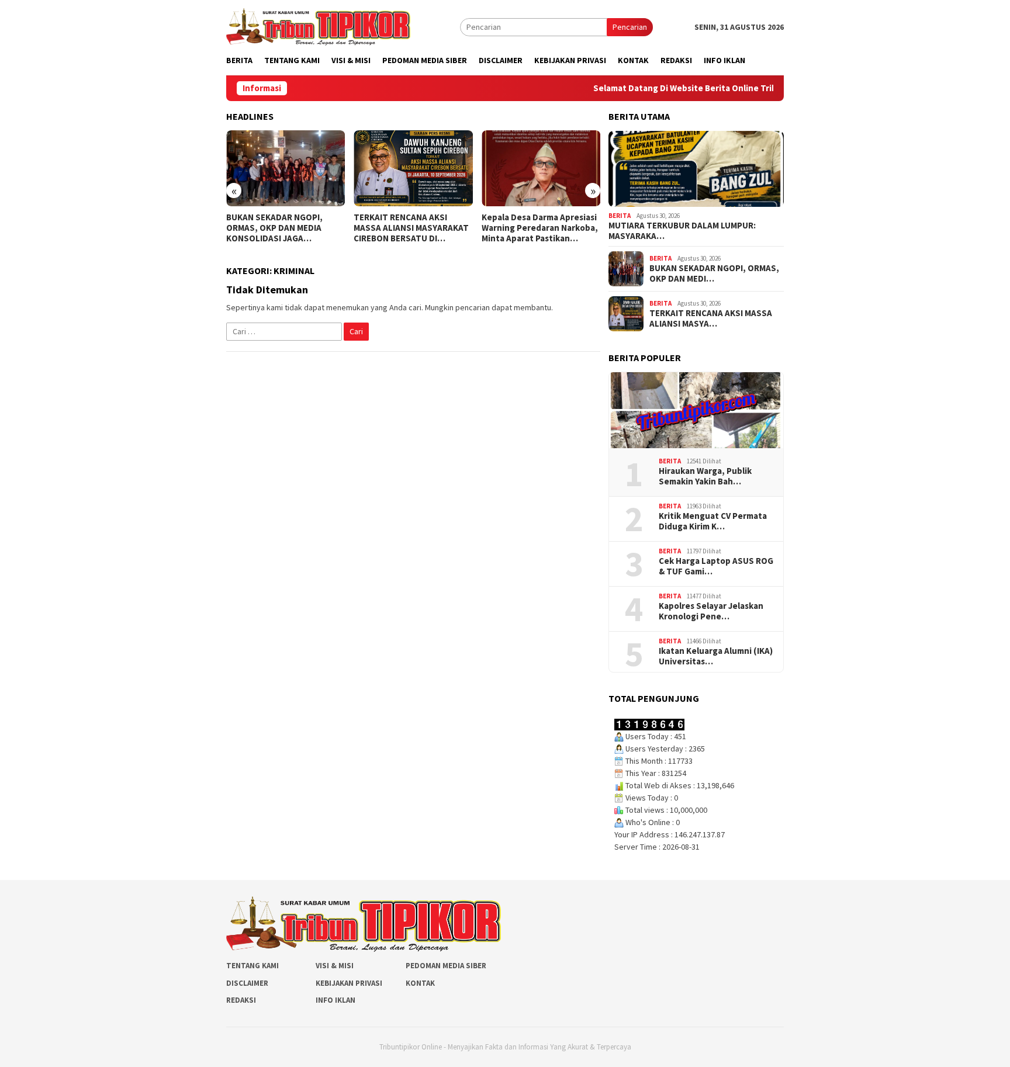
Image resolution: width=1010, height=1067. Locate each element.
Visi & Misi (335, 966)
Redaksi (241, 1000)
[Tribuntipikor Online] (318, 25)
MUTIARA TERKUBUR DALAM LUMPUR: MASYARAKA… (682, 230)
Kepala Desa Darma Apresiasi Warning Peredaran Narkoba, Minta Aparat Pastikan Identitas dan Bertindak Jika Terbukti (540, 228)
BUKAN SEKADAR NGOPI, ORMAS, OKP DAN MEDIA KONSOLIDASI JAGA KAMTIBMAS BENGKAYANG (277, 228)
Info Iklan (335, 1000)
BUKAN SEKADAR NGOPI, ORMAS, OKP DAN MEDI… (714, 273)
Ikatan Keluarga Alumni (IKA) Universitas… (716, 656)
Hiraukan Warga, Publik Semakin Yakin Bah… (705, 476)
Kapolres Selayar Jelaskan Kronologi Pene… (711, 611)
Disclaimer (247, 983)
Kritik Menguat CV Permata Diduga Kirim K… (713, 521)
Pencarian (630, 27)
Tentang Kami (252, 966)
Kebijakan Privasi (349, 983)
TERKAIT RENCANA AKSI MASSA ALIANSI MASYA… (710, 318)
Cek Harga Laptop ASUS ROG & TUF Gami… (716, 566)
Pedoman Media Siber (446, 966)
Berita (619, 216)
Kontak (420, 983)
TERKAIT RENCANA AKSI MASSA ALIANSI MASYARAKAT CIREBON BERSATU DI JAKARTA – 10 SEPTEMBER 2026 (411, 228)
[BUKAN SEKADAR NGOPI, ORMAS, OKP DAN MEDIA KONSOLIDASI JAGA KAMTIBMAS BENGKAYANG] (285, 168)
